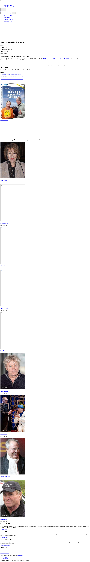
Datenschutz (5, 558)
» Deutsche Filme (3, 537)
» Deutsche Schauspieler (5, 545)
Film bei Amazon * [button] (4, 120)
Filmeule (2, 11)
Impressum (5, 557)
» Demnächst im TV (4, 529)
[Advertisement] (37, 31)
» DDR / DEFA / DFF (4, 553)
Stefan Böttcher (20, 555)
